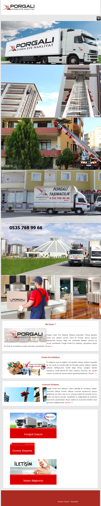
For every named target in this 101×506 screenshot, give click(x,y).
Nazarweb (74, 502)
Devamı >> (93, 373)
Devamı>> (48, 346)
